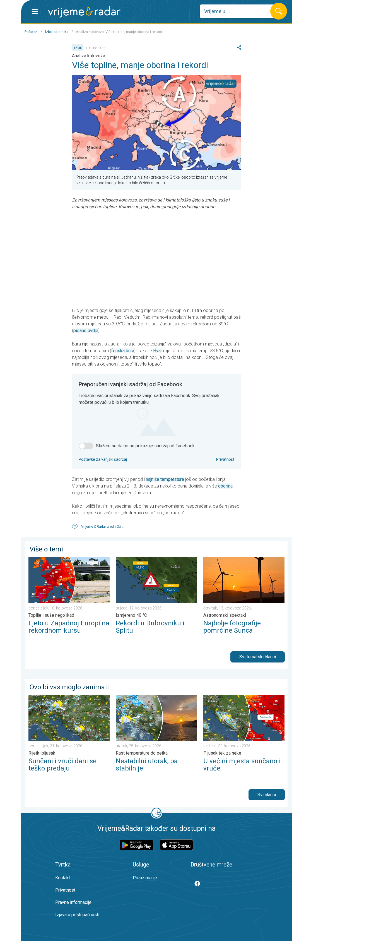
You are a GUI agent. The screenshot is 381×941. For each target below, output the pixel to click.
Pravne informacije (73, 902)
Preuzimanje (145, 877)
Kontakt (62, 877)
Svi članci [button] (266, 794)
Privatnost (225, 459)
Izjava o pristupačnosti (77, 914)
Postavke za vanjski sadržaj (103, 459)
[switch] (86, 446)
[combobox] (239, 11)
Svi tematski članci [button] (257, 656)
